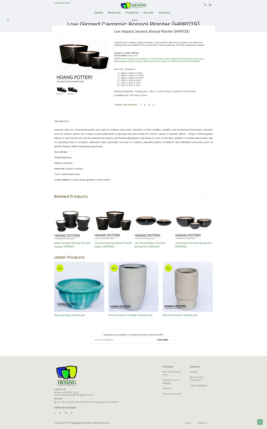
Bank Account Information (196, 378)
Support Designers (198, 385)
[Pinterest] (149, 105)
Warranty (167, 388)
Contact (164, 12)
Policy (188, 422)
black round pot (127, 58)
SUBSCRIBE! (162, 339)
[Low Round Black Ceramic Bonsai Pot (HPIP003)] (154, 221)
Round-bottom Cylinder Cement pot (130, 315)
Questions (202, 422)
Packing (193, 371)
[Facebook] (140, 105)
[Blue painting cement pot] (79, 287)
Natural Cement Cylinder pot (180, 315)
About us (114, 12)
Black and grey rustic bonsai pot (128, 61)
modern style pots (171, 58)
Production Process (172, 393)
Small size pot (186, 58)
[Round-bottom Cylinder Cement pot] (133, 287)
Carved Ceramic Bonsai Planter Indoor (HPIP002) (113, 244)
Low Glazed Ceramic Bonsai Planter (184, 61)
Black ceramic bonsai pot (155, 61)
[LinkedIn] (153, 105)
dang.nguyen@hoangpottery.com (77, 394)
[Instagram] (66, 412)
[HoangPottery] (66, 375)
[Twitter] (145, 105)
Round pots (157, 58)
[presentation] (203, 196)
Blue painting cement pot (69, 315)
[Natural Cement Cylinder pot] (188, 287)
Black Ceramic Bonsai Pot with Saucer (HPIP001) (72, 244)
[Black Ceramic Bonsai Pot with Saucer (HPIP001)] (73, 221)
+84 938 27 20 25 (63, 3)
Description (61, 121)
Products (132, 12)
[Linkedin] (72, 412)
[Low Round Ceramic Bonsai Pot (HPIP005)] (194, 221)
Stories (149, 12)
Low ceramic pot (143, 58)
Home (99, 12)
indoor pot (198, 58)
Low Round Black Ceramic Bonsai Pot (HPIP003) (150, 244)
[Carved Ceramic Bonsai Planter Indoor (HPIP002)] (113, 221)
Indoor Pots (132, 55)
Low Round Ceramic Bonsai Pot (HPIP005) (193, 244)
